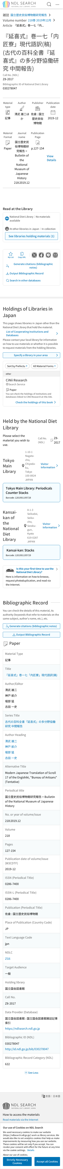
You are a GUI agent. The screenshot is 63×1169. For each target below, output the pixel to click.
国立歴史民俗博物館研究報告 (28, 15)
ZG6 (7, 958)
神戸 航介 (11, 746)
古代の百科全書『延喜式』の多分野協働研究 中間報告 (30, 723)
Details (30, 1150)
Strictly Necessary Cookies (17, 1161)
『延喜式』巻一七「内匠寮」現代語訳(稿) (31, 675)
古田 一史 (11, 758)
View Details (51, 158)
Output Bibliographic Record (27, 273)
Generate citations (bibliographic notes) (33, 265)
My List (11, 257)
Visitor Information (48, 465)
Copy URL (22, 257)
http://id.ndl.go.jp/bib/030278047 (27, 1049)
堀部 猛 (9, 752)
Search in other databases (25, 280)
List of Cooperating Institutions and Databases (27, 333)
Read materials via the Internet (20, 1119)
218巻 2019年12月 (39, 20)
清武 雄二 (11, 741)
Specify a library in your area (31, 355)
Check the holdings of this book (34, 402)
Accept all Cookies (47, 1161)
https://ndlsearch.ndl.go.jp (22, 1028)
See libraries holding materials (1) (31, 236)
